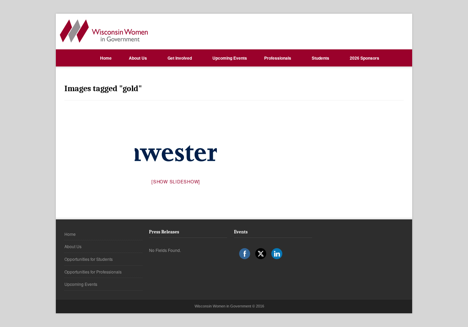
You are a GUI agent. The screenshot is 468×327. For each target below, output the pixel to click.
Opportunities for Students (88, 259)
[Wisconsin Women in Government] (103, 31)
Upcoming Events (229, 58)
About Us (138, 58)
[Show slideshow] (175, 181)
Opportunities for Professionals (93, 272)
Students (320, 58)
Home (106, 58)
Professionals (277, 58)
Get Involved (180, 58)
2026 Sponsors (364, 58)
